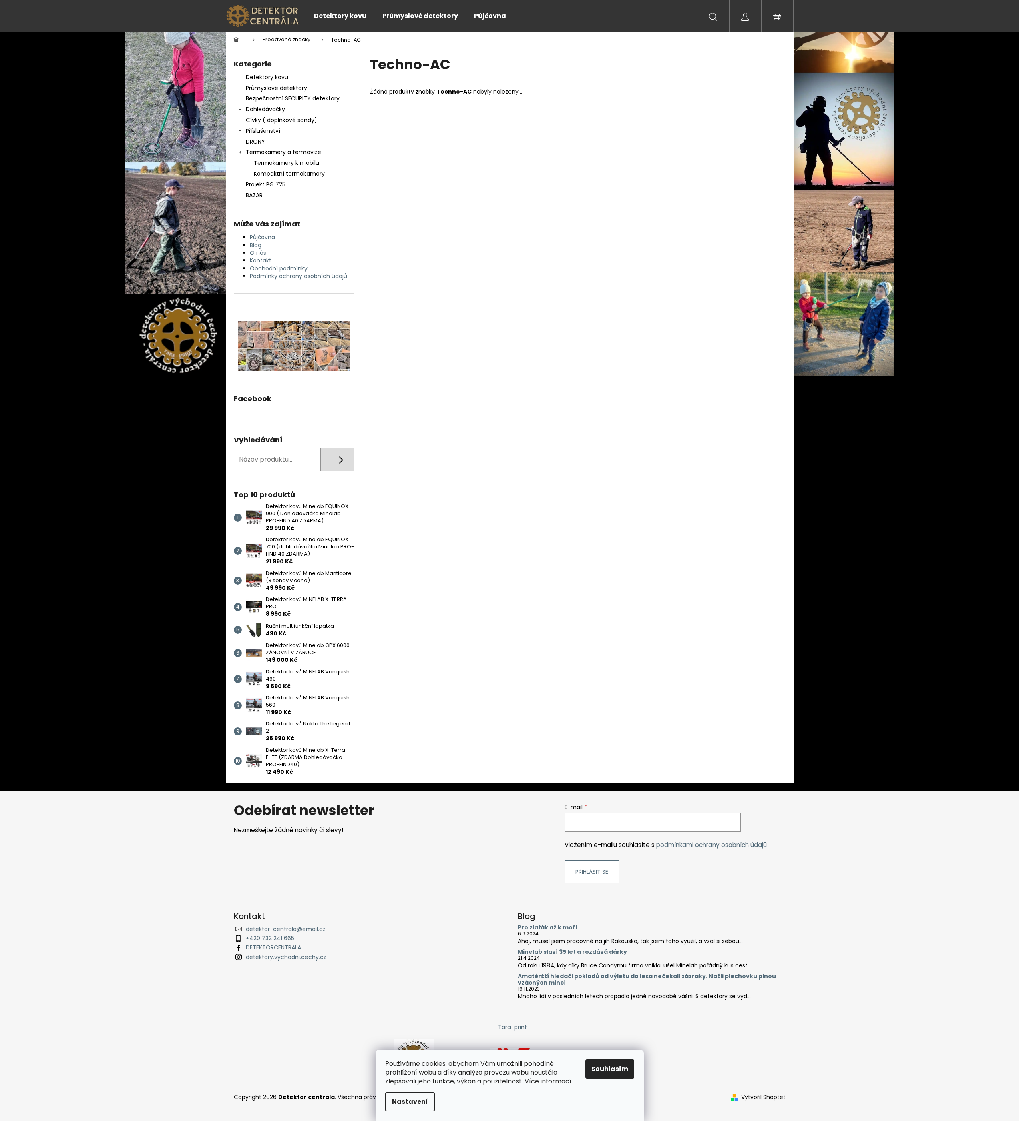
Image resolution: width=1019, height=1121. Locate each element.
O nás (258, 253)
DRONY (255, 142)
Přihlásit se (591, 872)
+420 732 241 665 (270, 938)
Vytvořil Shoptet (763, 1097)
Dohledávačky (265, 109)
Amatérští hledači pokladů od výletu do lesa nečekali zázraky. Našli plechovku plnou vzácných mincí (647, 979)
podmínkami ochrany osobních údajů (711, 845)
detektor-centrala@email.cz (286, 929)
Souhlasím (609, 1068)
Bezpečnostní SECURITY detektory (293, 98)
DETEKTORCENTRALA (273, 947)
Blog (255, 245)
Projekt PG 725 (265, 184)
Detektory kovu (267, 77)
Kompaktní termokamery (289, 174)
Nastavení (410, 1101)
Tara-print (512, 1027)
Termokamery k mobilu (286, 163)
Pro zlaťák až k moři (547, 928)
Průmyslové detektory (276, 88)
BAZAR (254, 195)
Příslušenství (263, 131)
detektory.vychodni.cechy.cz (286, 957)
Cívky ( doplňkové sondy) (281, 120)
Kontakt (260, 260)
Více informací (548, 1081)
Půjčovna (262, 237)
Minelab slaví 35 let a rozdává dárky (572, 952)
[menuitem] (340, 16)
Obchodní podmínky (279, 268)
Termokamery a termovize (283, 152)
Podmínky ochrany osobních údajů (298, 276)
